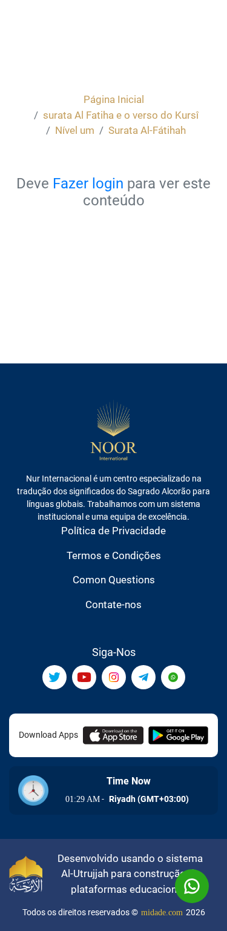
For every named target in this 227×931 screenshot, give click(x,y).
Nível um (74, 130)
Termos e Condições (114, 555)
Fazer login (88, 183)
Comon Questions (114, 580)
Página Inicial (114, 99)
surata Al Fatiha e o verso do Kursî (121, 115)
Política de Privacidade (113, 531)
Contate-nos (113, 604)
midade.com (162, 912)
